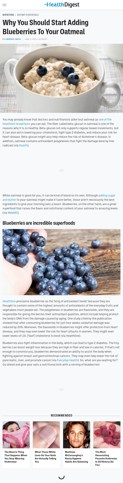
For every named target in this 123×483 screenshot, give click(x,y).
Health (23, 145)
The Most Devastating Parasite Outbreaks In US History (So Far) (106, 458)
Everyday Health (67, 360)
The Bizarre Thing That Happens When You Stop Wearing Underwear (15, 456)
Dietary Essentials (28, 15)
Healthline (9, 301)
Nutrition (8, 15)
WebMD (13, 212)
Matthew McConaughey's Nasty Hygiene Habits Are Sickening (76, 456)
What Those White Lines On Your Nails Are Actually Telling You (45, 456)
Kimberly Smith (13, 39)
